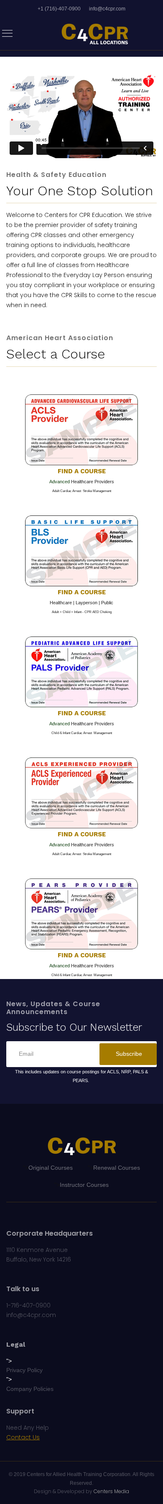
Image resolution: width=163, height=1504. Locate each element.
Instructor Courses (84, 1184)
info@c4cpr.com (107, 9)
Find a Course (82, 471)
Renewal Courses (116, 1167)
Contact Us (23, 1437)
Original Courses (50, 1167)
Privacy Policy (24, 1370)
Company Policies (29, 1388)
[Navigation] (7, 33)
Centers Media (111, 1491)
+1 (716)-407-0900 (59, 9)
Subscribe (128, 1053)
